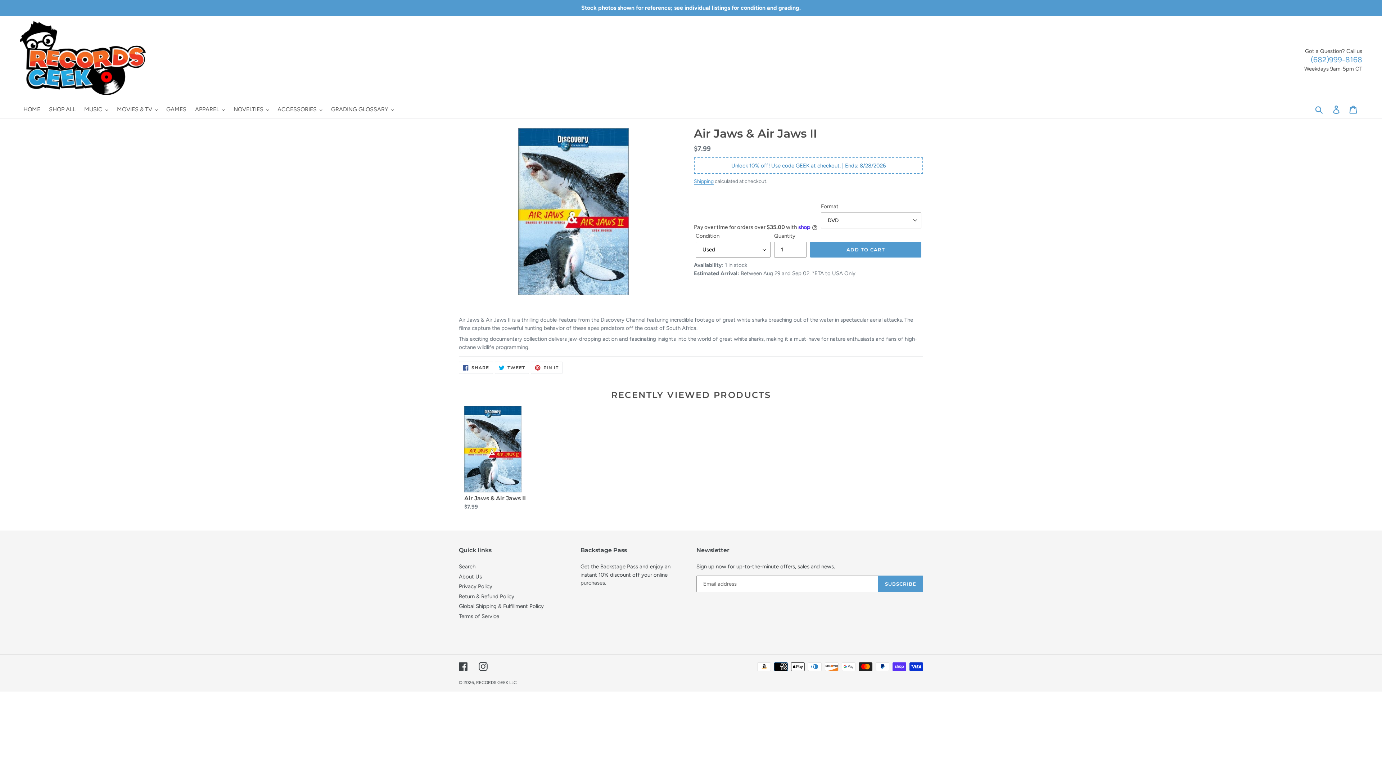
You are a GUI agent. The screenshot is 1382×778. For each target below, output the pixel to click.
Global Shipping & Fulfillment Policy (501, 606)
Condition (707, 236)
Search (467, 566)
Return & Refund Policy (486, 596)
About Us (470, 576)
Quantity (784, 236)
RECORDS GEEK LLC (496, 682)
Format (830, 206)
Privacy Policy (475, 586)
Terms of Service (479, 616)
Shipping (704, 181)
